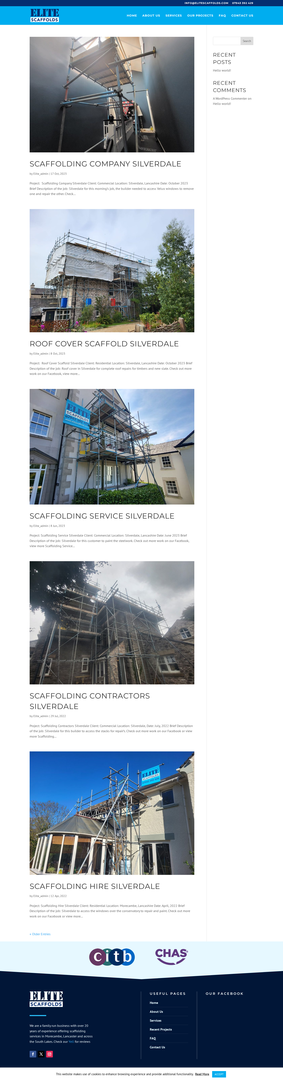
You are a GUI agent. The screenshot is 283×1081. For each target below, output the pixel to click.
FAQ (222, 15)
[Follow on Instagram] (49, 1054)
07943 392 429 (242, 3)
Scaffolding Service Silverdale (102, 515)
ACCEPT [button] (219, 1074)
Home (132, 15)
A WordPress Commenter (230, 98)
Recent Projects (161, 1029)
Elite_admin (40, 174)
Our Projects (200, 15)
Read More (202, 1074)
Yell (71, 1041)
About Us (151, 15)
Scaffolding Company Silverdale (105, 163)
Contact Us (242, 15)
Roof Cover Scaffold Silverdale (104, 343)
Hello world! (222, 70)
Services (174, 15)
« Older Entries (40, 934)
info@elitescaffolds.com (206, 3)
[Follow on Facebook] (33, 1054)
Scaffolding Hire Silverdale (95, 886)
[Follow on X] (41, 1054)
